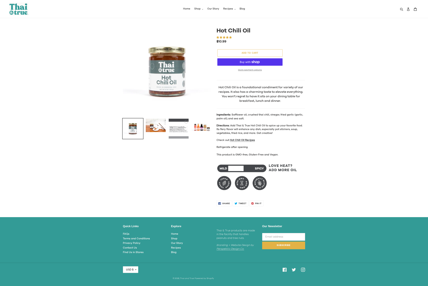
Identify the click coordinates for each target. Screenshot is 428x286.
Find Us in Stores (133, 252)
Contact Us (130, 248)
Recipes (176, 248)
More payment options (250, 70)
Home (174, 234)
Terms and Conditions (136, 238)
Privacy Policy (131, 243)
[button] (224, 37)
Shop (174, 238)
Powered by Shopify (204, 278)
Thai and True (187, 278)
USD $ (129, 269)
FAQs (126, 234)
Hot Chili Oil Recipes (242, 140)
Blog (173, 252)
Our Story (177, 243)
